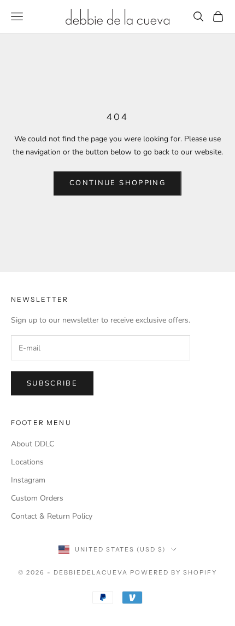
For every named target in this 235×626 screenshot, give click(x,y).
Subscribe (52, 383)
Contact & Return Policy (51, 516)
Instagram (28, 480)
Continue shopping (117, 183)
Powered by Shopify (173, 572)
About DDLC (32, 444)
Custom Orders (37, 498)
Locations (27, 462)
